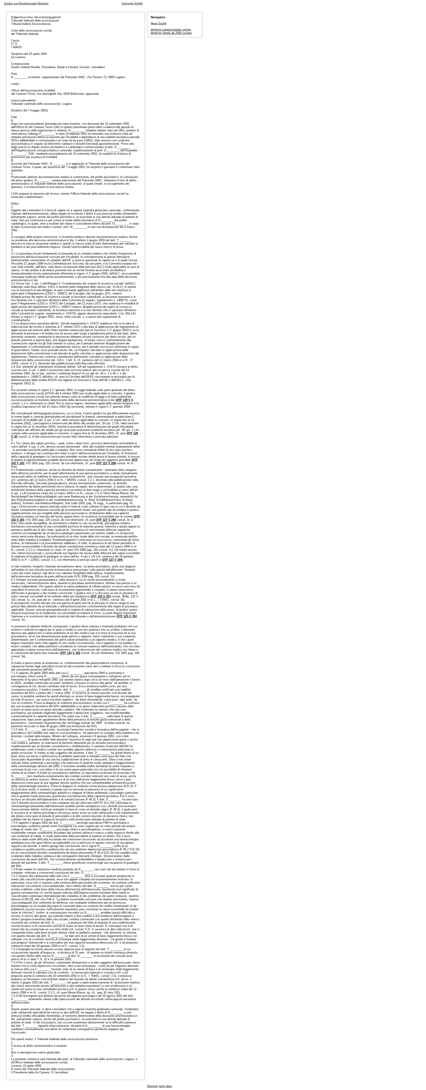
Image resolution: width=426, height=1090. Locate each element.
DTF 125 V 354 (127, 616)
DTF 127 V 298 (106, 463)
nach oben (165, 1086)
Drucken (43, 3)
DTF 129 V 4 (124, 400)
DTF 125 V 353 (101, 596)
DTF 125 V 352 (70, 653)
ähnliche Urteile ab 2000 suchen (171, 33)
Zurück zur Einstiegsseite (20, 3)
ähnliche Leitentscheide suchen (171, 29)
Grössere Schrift (132, 3)
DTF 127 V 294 (112, 559)
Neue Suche (158, 23)
